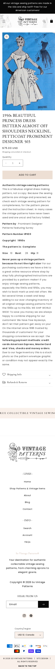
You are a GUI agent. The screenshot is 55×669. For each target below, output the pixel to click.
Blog (27, 502)
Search (27, 528)
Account (27, 535)
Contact (27, 509)
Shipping (6, 152)
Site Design (42, 658)
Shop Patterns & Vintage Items (27, 488)
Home (27, 481)
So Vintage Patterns (22, 658)
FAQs (28, 541)
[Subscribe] (43, 604)
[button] (3, 21)
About (27, 495)
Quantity (6, 157)
